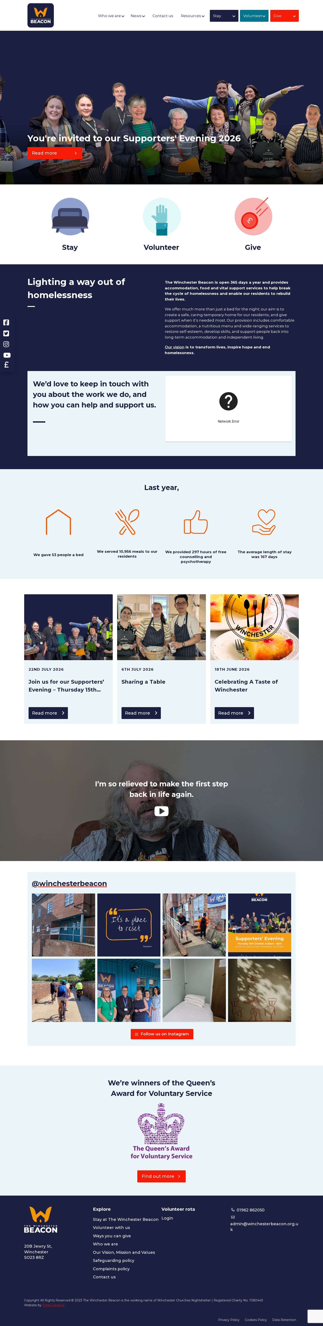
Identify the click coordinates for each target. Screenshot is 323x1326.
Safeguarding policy (113, 1260)
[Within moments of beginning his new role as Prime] (259, 990)
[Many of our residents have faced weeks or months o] (129, 925)
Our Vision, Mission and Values (124, 1252)
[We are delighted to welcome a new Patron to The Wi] (129, 990)
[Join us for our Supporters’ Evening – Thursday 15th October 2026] (68, 627)
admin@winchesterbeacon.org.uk (264, 1227)
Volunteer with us (111, 1227)
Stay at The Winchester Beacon (126, 1219)
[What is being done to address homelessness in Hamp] (259, 925)
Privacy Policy (229, 1320)
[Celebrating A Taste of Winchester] (254, 627)
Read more (44, 713)
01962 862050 (250, 1210)
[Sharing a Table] (161, 627)
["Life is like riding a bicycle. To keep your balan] (63, 990)
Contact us (104, 1277)
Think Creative (53, 1305)
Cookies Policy (256, 1320)
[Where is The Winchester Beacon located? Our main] (63, 925)
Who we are (105, 1244)
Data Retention (284, 1320)
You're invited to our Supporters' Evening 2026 (134, 138)
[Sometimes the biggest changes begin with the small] (194, 990)
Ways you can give (112, 1236)
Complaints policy (111, 1269)
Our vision (174, 347)
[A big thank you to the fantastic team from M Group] (194, 925)
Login (167, 1218)
